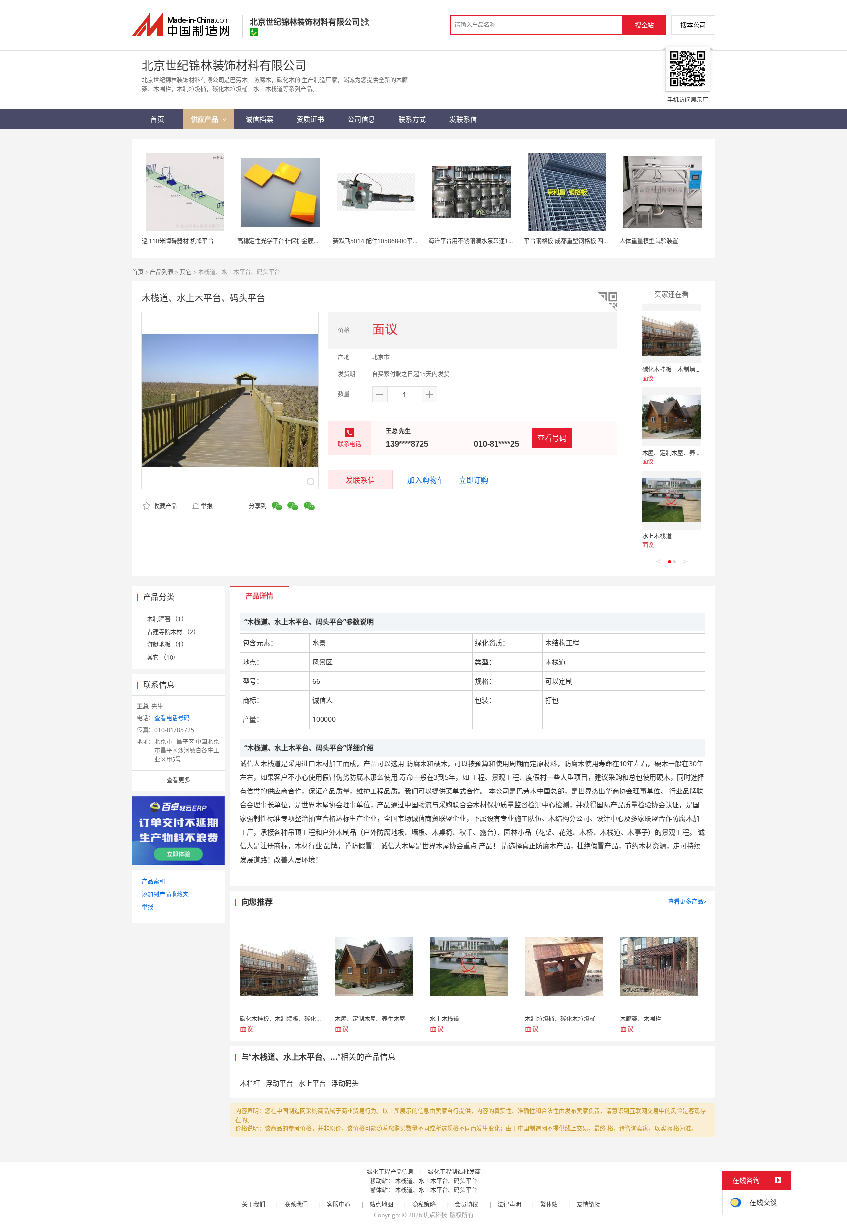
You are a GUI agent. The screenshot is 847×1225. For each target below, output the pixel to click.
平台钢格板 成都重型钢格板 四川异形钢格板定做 (587, 241)
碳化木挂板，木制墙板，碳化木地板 (689, 369)
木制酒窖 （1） (167, 619)
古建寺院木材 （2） (173, 632)
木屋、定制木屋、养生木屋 (677, 453)
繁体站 (549, 1204)
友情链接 (588, 1204)
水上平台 (312, 1083)
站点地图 (381, 1204)
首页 (138, 272)
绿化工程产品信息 (390, 1172)
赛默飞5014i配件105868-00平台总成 (381, 241)
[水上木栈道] (671, 500)
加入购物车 (425, 480)
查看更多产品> (687, 901)
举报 (207, 506)
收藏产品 (164, 506)
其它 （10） (163, 657)
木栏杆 (250, 1083)
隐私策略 (424, 1204)
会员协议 (466, 1204)
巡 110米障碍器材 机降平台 (178, 241)
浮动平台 (279, 1083)
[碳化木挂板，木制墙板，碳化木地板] (671, 333)
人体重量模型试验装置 (649, 241)
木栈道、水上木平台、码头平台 (436, 1181)
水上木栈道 (657, 536)
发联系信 (360, 480)
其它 (186, 272)
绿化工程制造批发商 (454, 1172)
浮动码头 (345, 1083)
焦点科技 (435, 1215)
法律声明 (509, 1204)
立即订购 (473, 480)
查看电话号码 (172, 718)
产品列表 (162, 272)
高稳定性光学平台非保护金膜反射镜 (284, 241)
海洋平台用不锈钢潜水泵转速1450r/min (480, 241)
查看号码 (552, 438)
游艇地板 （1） (167, 644)
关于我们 (253, 1204)
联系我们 (296, 1204)
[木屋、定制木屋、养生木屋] (671, 416)
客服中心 (338, 1204)
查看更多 (178, 780)
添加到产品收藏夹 (165, 894)
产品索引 (153, 881)
